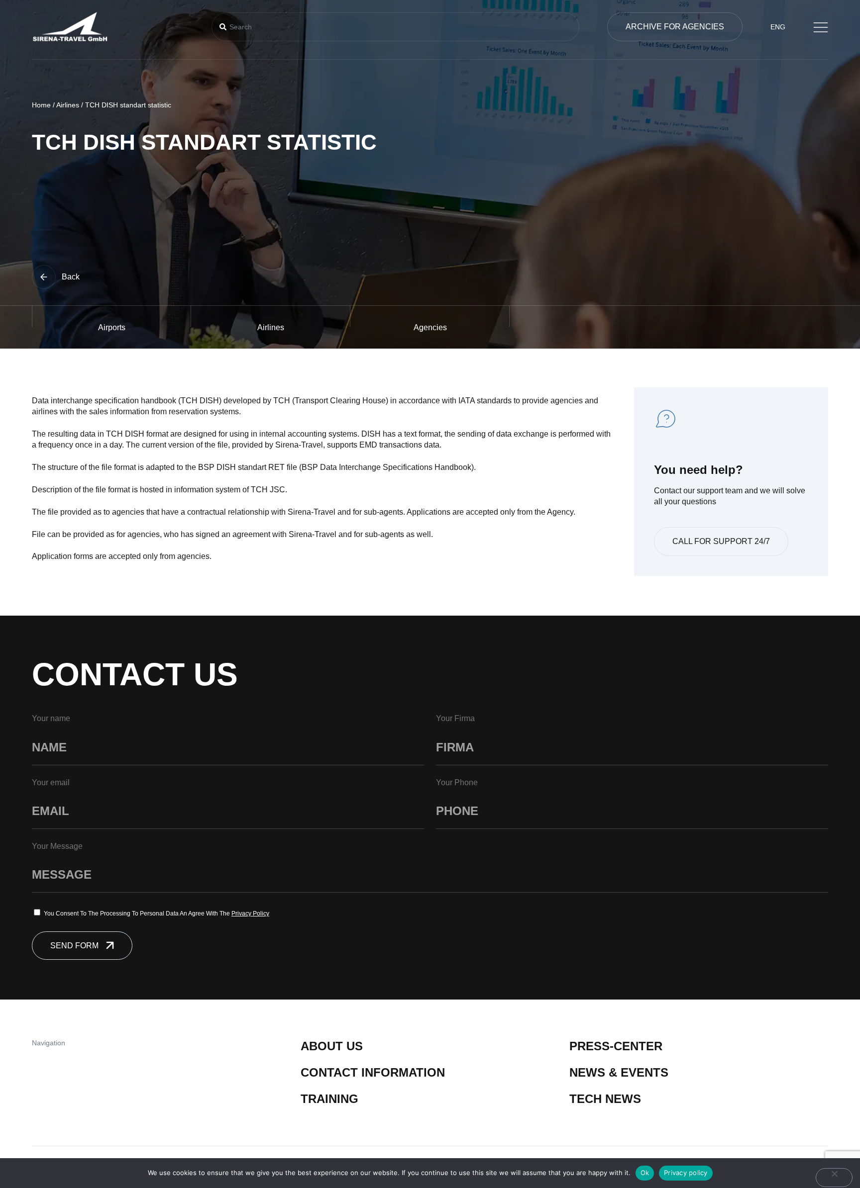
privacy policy (250, 913)
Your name (51, 718)
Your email (51, 782)
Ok (645, 1173)
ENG (777, 27)
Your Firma (455, 718)
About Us (332, 1046)
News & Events (618, 1072)
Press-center (615, 1046)
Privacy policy (686, 1173)
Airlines (67, 105)
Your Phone (457, 782)
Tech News (605, 1098)
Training (329, 1098)
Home (41, 105)
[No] (834, 1177)
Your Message (57, 846)
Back (71, 277)
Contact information (373, 1072)
